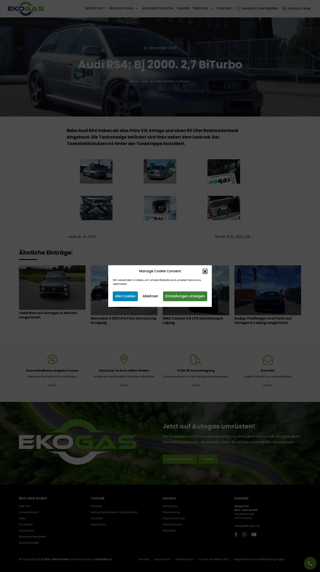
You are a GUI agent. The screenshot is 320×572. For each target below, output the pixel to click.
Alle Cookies (125, 296)
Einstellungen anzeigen (185, 296)
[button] (205, 271)
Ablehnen (150, 296)
